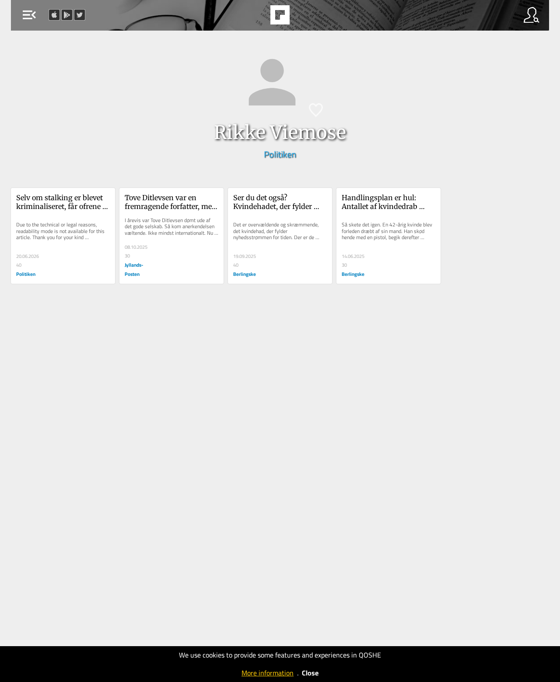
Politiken (280, 154)
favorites (256, 17)
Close (310, 672)
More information (268, 672)
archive (302, 17)
